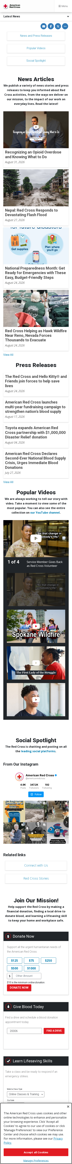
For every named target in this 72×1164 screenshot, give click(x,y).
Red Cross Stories (36, 878)
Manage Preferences (36, 1160)
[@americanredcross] (19, 776)
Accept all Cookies (36, 1152)
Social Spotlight (36, 60)
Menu (64, 6)
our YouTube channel (45, 512)
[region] (36, 1133)
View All (8, 355)
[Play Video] (36, 538)
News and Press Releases (36, 35)
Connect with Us (36, 865)
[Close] (68, 1106)
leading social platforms (38, 751)
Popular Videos (36, 48)
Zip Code (10, 1100)
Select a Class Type (14, 1089)
